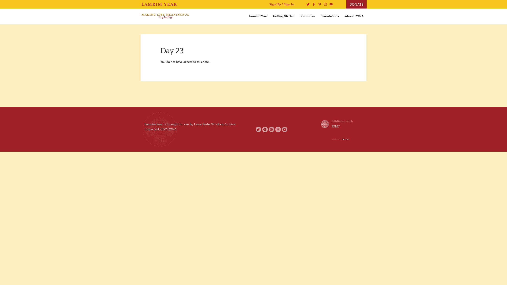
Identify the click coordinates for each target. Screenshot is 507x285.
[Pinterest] (318, 4)
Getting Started (283, 16)
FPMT (336, 126)
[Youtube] (330, 4)
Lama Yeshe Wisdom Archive (214, 124)
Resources (307, 16)
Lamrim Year (258, 16)
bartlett (345, 139)
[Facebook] (312, 4)
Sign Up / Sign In (281, 4)
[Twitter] (307, 4)
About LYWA (354, 16)
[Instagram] (324, 4)
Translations (330, 16)
